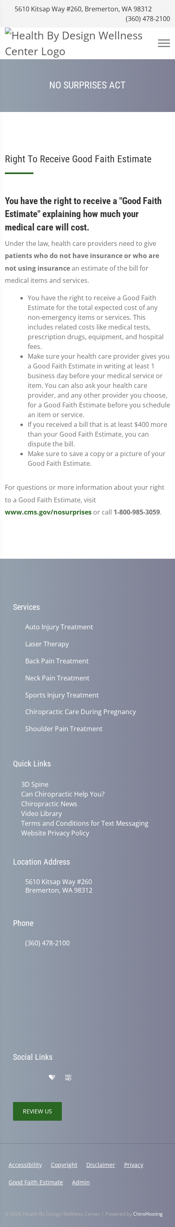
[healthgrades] (52, 1078)
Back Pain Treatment (57, 661)
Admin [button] (81, 1182)
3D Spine (34, 784)
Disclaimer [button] (100, 1165)
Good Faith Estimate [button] (36, 1182)
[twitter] (85, 1078)
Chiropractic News (49, 803)
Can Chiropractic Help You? (63, 794)
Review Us (37, 1111)
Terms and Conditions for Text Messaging (85, 823)
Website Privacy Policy (55, 833)
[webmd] (68, 1078)
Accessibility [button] (25, 1165)
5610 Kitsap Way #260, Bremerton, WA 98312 (82, 8)
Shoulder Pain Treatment (64, 729)
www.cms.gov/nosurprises (48, 512)
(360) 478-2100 (147, 18)
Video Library (41, 813)
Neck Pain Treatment (57, 678)
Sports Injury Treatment (62, 695)
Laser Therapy (47, 644)
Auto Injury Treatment (59, 627)
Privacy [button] (133, 1165)
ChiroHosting (148, 1213)
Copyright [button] (64, 1165)
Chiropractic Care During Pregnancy (80, 712)
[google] (17, 1078)
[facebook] (35, 1078)
